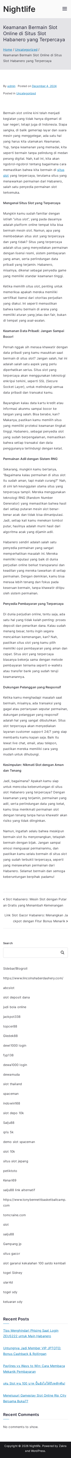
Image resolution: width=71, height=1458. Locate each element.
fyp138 (8, 1055)
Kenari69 (9, 1180)
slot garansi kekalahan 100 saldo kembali (34, 1263)
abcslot (8, 988)
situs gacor (11, 1253)
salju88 (8, 1234)
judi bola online (14, 1007)
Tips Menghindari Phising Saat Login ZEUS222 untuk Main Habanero (31, 1333)
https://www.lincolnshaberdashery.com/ (33, 978)
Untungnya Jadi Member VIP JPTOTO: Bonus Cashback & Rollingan (32, 1351)
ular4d (8, 1282)
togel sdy (10, 1292)
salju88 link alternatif (19, 1190)
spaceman (11, 1094)
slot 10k (9, 1151)
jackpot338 (12, 1017)
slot (6, 1224)
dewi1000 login (14, 1045)
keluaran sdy (12, 1302)
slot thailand (12, 1084)
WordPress (38, 1450)
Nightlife (19, 9)
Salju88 (8, 1123)
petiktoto (10, 1171)
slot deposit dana (16, 997)
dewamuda (11, 1074)
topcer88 (10, 1026)
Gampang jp (12, 1244)
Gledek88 (10, 1036)
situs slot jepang (15, 1161)
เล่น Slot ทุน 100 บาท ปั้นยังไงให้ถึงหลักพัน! (34, 1383)
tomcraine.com (14, 1215)
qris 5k (8, 1132)
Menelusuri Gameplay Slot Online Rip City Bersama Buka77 (34, 1398)
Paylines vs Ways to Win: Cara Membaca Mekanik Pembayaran (34, 1369)
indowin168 (11, 1103)
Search (8, 943)
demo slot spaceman (19, 1142)
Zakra (63, 1446)
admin (11, 86)
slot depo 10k (13, 1113)
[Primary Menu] (65, 9)
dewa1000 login (15, 1065)
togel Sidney (12, 1273)
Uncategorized (26, 93)
